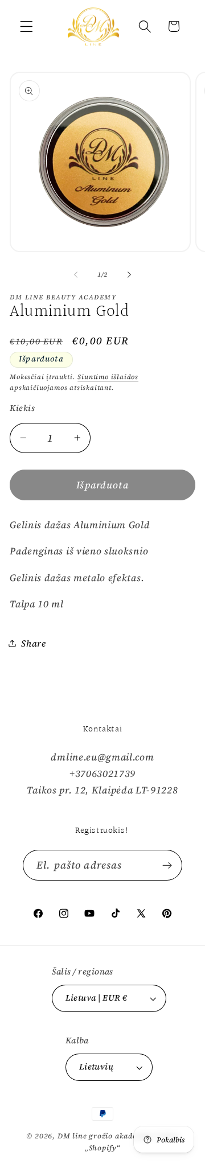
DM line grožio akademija (105, 1136)
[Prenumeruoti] (167, 865)
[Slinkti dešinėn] (129, 274)
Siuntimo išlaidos (107, 376)
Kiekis (22, 408)
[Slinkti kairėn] (75, 274)
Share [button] (33, 643)
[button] (26, 26)
